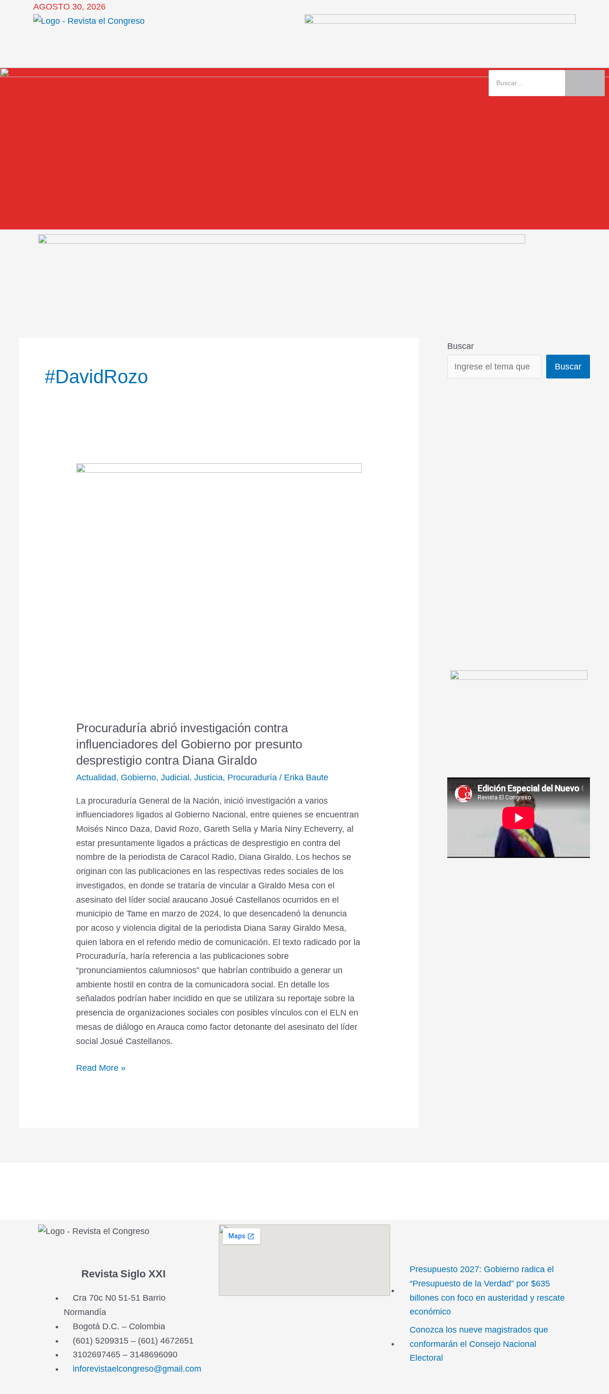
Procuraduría (252, 777)
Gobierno (138, 777)
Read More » (101, 1067)
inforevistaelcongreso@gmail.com (137, 1369)
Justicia (208, 777)
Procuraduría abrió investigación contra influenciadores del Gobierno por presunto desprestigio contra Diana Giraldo (189, 744)
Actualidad (96, 777)
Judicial (175, 777)
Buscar (460, 346)
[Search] (585, 83)
